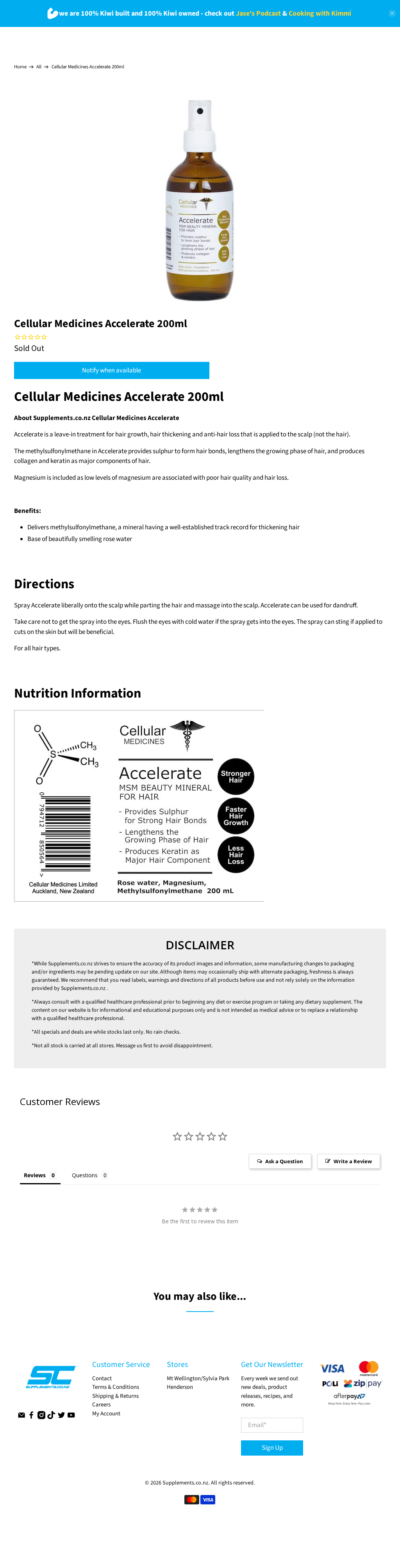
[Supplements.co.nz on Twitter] (61, 1417)
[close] (392, 13)
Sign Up (272, 1447)
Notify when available (111, 370)
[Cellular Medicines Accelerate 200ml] (200, 201)
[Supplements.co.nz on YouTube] (71, 1417)
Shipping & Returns (115, 1396)
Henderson (180, 1387)
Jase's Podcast (258, 13)
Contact (102, 1378)
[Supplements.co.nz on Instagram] (41, 1417)
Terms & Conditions (115, 1387)
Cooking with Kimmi (320, 13)
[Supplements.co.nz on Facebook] (31, 1417)
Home (20, 66)
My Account (106, 1414)
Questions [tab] (85, 1175)
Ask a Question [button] (284, 1161)
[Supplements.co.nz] (51, 1381)
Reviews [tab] (35, 1175)
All (38, 66)
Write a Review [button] (353, 1161)
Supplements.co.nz (70, 964)
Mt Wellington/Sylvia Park (198, 1378)
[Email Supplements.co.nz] (21, 1417)
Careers (101, 1405)
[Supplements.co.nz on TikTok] (51, 1417)
